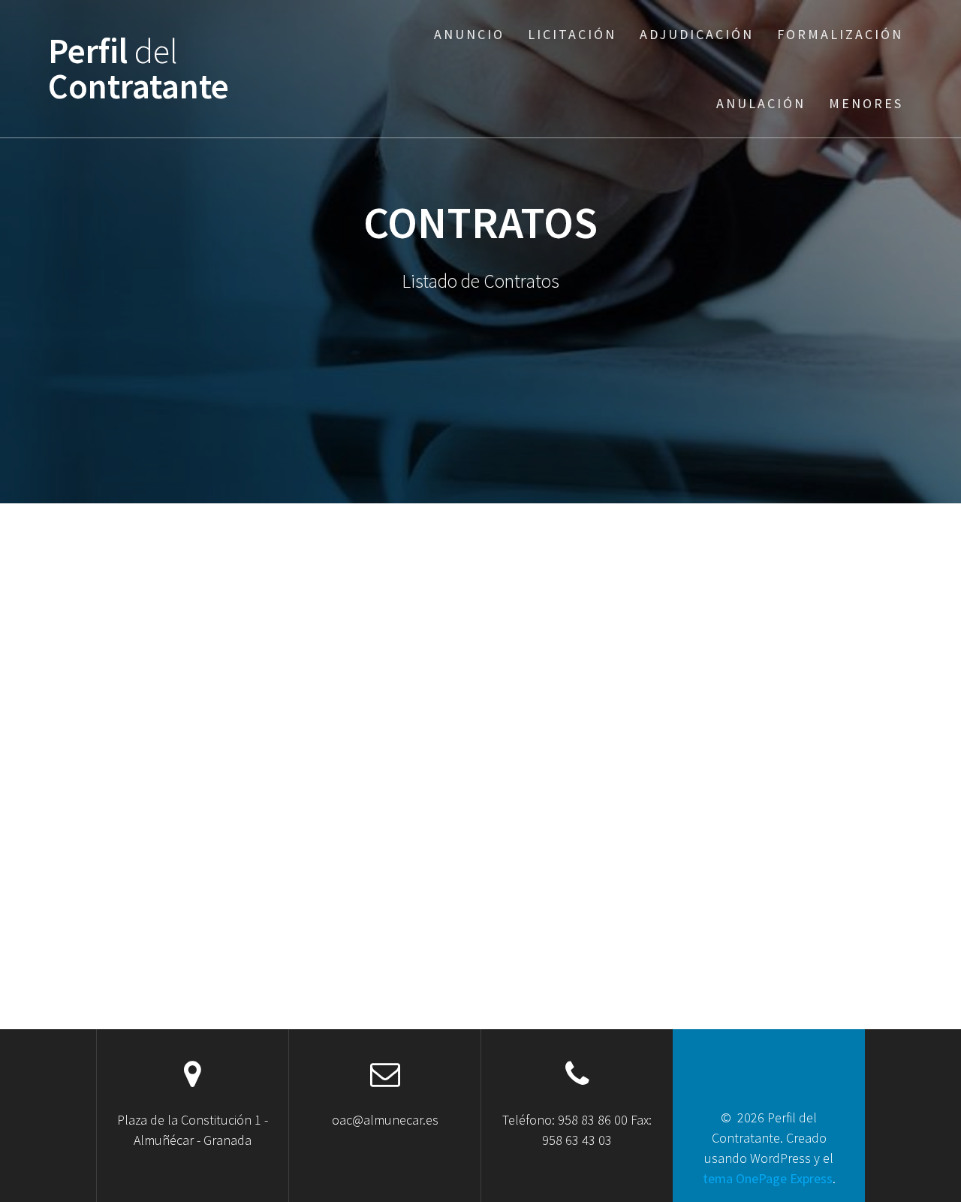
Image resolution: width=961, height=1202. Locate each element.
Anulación (761, 103)
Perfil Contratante (138, 69)
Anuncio (469, 34)
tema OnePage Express (768, 1178)
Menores (866, 103)
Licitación (572, 34)
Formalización (840, 34)
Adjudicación (697, 34)
